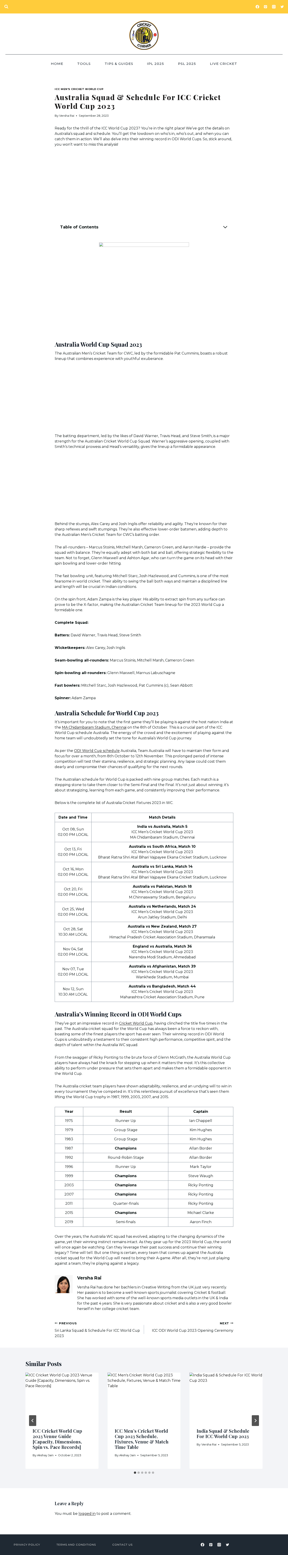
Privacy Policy (27, 1544)
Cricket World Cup (136, 1023)
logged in (87, 1513)
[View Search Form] (6, 7)
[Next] (255, 1420)
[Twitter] (282, 6)
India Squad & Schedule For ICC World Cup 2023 (223, 1433)
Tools (84, 63)
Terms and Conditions (76, 1544)
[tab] (135, 1473)
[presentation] (62, 1397)
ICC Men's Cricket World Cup (79, 89)
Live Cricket (223, 63)
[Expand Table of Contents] (225, 227)
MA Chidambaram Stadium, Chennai (94, 727)
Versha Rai (66, 115)
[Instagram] (273, 6)
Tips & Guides (119, 63)
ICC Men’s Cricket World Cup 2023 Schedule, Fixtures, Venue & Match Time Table (142, 1439)
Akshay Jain (45, 1455)
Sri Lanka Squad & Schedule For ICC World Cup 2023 (97, 1330)
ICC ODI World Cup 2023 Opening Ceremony (192, 1327)
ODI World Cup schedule (97, 751)
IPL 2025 (155, 63)
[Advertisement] (144, 185)
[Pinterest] (265, 6)
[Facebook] (257, 6)
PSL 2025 (187, 63)
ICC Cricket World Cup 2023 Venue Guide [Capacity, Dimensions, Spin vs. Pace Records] (57, 1439)
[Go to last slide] (32, 1420)
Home (57, 63)
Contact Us (122, 1544)
